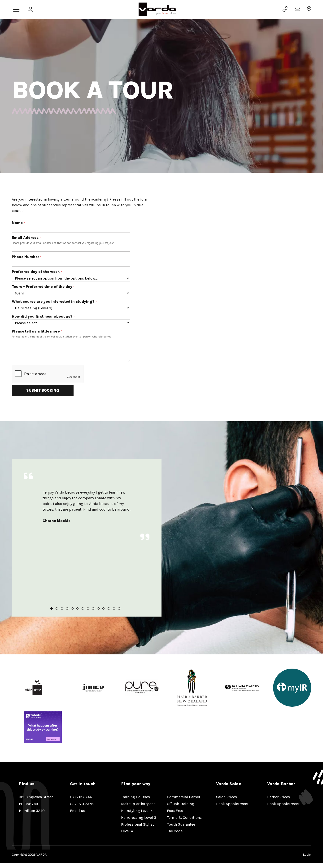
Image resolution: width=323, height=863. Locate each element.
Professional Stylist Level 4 (137, 827)
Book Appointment (232, 804)
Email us (77, 810)
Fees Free (175, 810)
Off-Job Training (180, 804)
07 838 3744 (81, 797)
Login (307, 855)
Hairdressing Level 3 (138, 817)
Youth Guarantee (181, 824)
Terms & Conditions (184, 817)
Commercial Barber (183, 797)
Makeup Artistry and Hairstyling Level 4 (138, 807)
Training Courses (135, 797)
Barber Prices (278, 797)
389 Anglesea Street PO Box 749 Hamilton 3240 (36, 804)
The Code (175, 831)
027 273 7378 (82, 804)
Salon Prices (226, 797)
